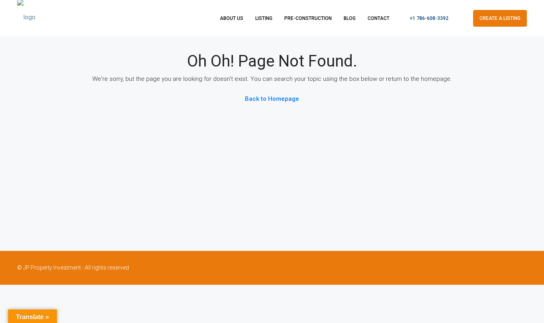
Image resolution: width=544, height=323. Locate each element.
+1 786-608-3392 (428, 18)
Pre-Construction (308, 18)
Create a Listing (500, 18)
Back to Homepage (272, 98)
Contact (378, 18)
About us (231, 18)
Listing (263, 18)
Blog (350, 18)
